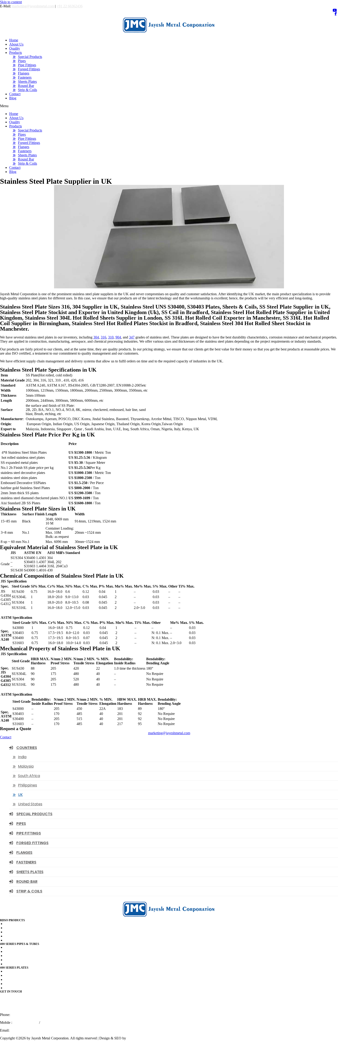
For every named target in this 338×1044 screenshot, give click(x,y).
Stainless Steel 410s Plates (24, 988)
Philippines (27, 785)
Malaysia (26, 766)
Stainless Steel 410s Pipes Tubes (28, 964)
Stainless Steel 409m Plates (24, 979)
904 (118, 337)
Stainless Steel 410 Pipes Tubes (27, 960)
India (22, 757)
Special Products (30, 57)
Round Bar (26, 86)
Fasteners (25, 77)
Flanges (23, 73)
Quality (14, 48)
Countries (26, 747)
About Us (16, 44)
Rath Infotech (137, 1038)
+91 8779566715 (53, 1022)
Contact (14, 94)
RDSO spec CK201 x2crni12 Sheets (31, 936)
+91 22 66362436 (70, 6)
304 (96, 337)
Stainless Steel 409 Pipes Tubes (27, 947)
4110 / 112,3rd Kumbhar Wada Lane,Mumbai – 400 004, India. (19, 1003)
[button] (169, 106)
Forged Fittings (29, 69)
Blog (12, 98)
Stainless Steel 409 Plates (23, 971)
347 (132, 337)
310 (111, 337)
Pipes (22, 61)
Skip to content (11, 2)
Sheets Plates (27, 81)
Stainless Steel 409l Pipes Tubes (28, 951)
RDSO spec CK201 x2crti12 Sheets (31, 932)
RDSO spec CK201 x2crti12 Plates (30, 924)
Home (13, 40)
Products (15, 52)
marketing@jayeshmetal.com (33, 6)
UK (20, 794)
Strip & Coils (27, 90)
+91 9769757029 (25, 1022)
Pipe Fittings (27, 65)
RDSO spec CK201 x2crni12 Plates (31, 928)
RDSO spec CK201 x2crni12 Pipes (30, 940)
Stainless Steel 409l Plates (23, 975)
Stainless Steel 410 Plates (23, 984)
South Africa (29, 775)
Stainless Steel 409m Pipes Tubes (29, 956)
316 (103, 337)
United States (30, 804)
